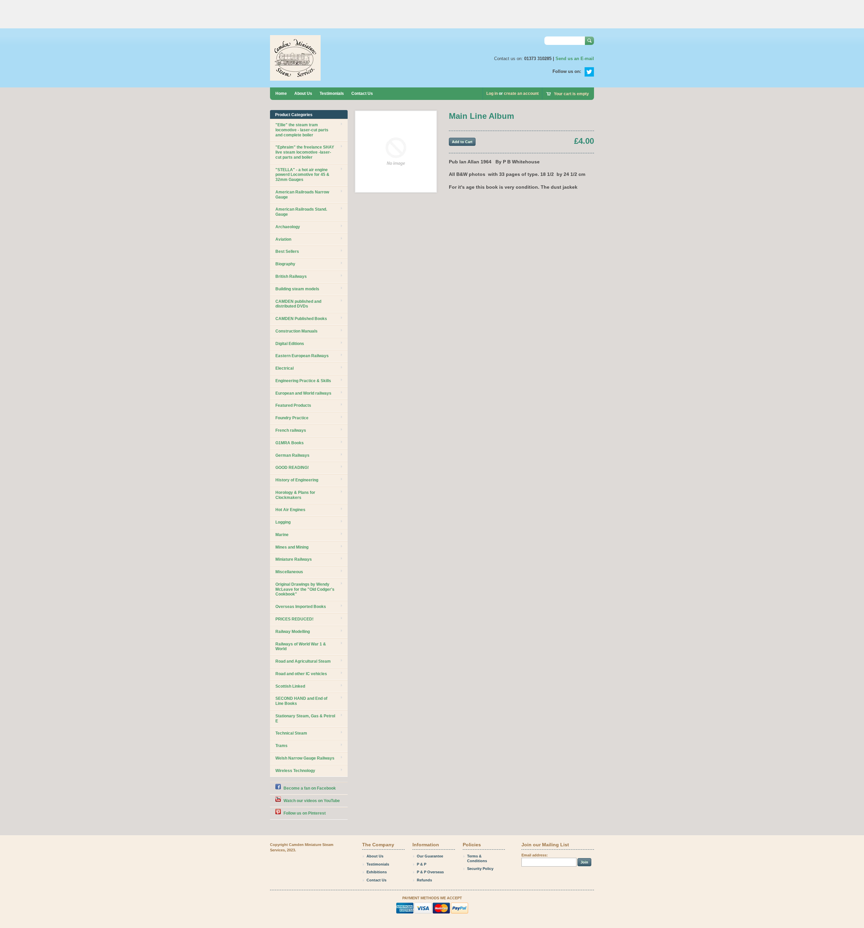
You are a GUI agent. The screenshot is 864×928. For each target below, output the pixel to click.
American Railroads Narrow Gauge (302, 195)
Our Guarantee (430, 856)
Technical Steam (291, 733)
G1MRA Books (289, 443)
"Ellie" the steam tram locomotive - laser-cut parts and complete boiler (301, 130)
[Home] (295, 77)
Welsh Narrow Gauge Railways (304, 758)
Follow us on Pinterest (305, 813)
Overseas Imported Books (300, 606)
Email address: (534, 855)
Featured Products (293, 405)
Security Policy (480, 869)
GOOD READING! (292, 467)
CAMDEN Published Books (301, 318)
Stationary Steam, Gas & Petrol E (305, 718)
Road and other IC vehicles (301, 673)
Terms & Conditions (477, 858)
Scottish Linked (290, 686)
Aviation (283, 239)
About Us (303, 93)
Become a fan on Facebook (310, 788)
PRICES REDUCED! (294, 619)
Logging (283, 522)
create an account (521, 93)
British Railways (291, 276)
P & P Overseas (430, 872)
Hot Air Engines (290, 509)
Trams (281, 745)
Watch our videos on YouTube (312, 800)
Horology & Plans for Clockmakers (295, 495)
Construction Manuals (296, 331)
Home (281, 93)
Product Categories (294, 114)
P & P (421, 864)
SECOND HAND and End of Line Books (301, 701)
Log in (492, 93)
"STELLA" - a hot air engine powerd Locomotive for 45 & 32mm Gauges (302, 174)
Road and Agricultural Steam (303, 661)
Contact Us (362, 93)
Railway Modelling (292, 631)
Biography (285, 264)
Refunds (424, 880)
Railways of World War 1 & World (300, 647)
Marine (282, 534)
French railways (290, 430)
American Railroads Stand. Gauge (301, 212)
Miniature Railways (293, 559)
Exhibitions (377, 872)
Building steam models (297, 289)
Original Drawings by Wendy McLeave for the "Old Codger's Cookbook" (304, 589)
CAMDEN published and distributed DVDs (298, 304)
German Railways (292, 455)
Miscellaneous (289, 571)
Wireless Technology (295, 770)
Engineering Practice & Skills (303, 380)
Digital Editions (289, 343)
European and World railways (303, 393)
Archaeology (287, 226)
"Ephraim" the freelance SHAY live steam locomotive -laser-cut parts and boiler (304, 152)
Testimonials (332, 93)
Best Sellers (287, 251)
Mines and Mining (291, 547)
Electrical (284, 368)
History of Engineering (296, 480)
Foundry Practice (291, 418)
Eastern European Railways (302, 355)
